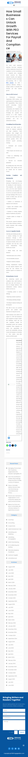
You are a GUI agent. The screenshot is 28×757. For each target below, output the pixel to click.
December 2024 (12, 629)
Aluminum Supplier (13, 555)
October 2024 (12, 635)
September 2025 (12, 601)
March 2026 (11, 582)
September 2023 (12, 676)
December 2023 (12, 666)
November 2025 (12, 595)
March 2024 (11, 657)
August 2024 (11, 641)
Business (12, 53)
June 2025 (11, 610)
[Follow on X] (12, 748)
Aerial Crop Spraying (13, 542)
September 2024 (12, 638)
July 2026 (10, 570)
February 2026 (12, 585)
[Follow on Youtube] (15, 748)
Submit (22, 732)
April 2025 (10, 617)
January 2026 (11, 588)
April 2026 (10, 579)
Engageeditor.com (19, 753)
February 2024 (12, 660)
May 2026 (10, 576)
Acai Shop (11, 520)
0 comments (18, 53)
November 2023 (12, 669)
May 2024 (10, 651)
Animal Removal (12, 558)
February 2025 (12, 623)
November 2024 (12, 632)
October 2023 (11, 673)
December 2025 (12, 592)
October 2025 (12, 598)
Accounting (11, 523)
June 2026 (11, 573)
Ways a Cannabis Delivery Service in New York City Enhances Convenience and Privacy (14, 489)
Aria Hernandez (12, 51)
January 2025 (11, 626)
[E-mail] (9, 438)
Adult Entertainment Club (14, 529)
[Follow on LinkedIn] (18, 748)
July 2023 (10, 682)
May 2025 (10, 613)
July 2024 (10, 645)
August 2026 (11, 567)
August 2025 (11, 604)
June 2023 (11, 685)
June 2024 (11, 648)
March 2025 (11, 620)
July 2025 (10, 607)
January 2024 (11, 663)
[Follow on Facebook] (9, 748)
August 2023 (11, 679)
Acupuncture (11, 526)
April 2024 (10, 654)
